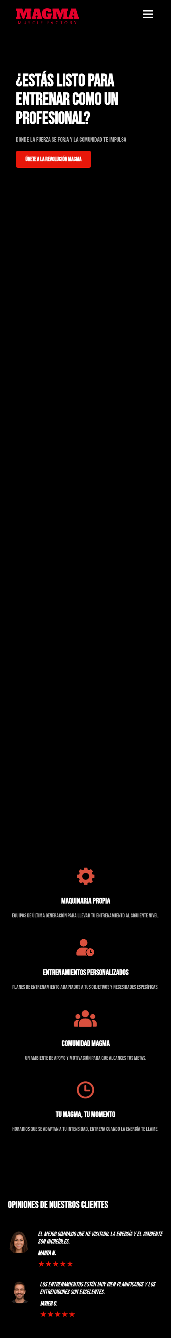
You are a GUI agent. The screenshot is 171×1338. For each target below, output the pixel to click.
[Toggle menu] (147, 14)
